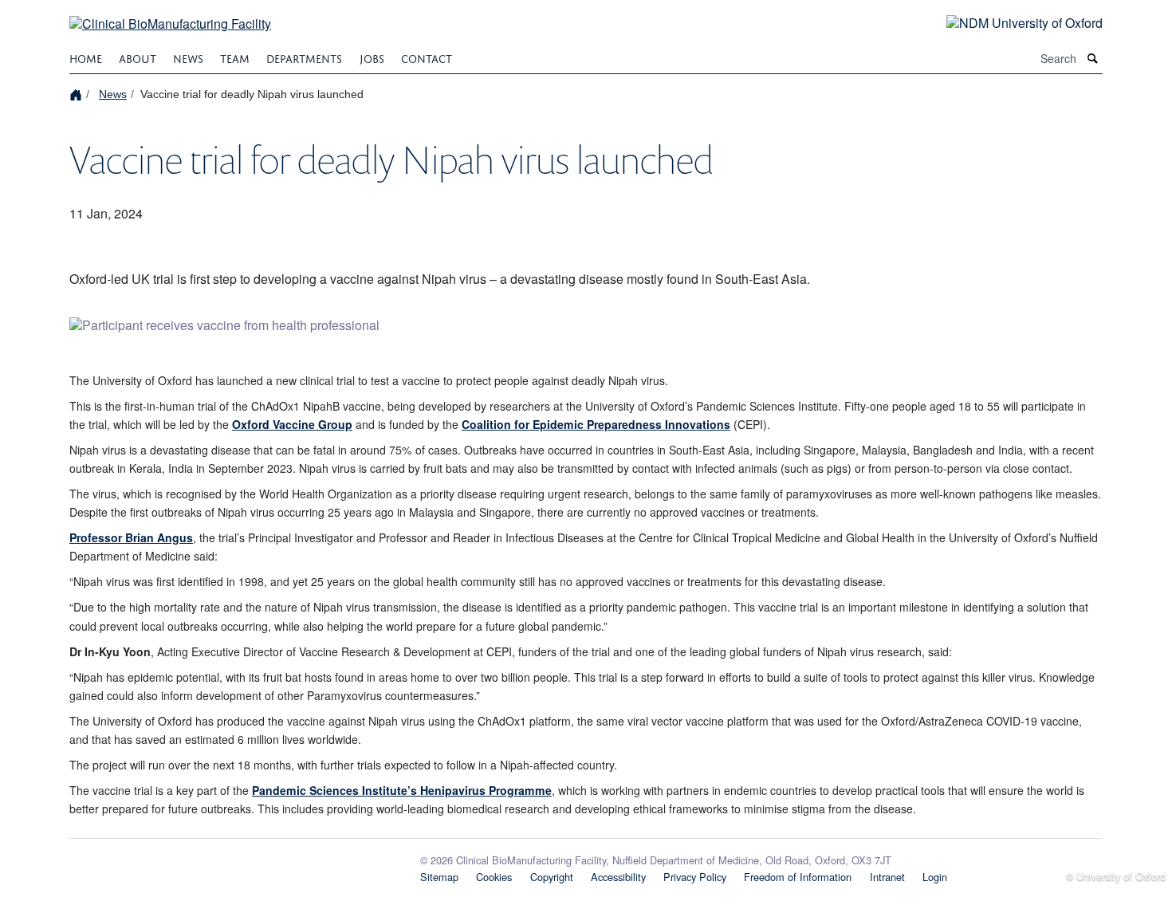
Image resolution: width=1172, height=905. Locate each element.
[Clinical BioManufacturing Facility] (170, 14)
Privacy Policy (694, 876)
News (188, 57)
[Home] (77, 94)
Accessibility (618, 876)
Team (235, 57)
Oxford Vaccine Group (292, 424)
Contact (426, 57)
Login (934, 876)
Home (85, 57)
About (137, 57)
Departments (304, 57)
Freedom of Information (797, 876)
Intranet (887, 876)
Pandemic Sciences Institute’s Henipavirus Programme (402, 790)
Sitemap (439, 876)
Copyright (551, 876)
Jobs (372, 57)
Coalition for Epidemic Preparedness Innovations (596, 424)
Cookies (494, 876)
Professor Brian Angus (131, 537)
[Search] (1093, 59)
